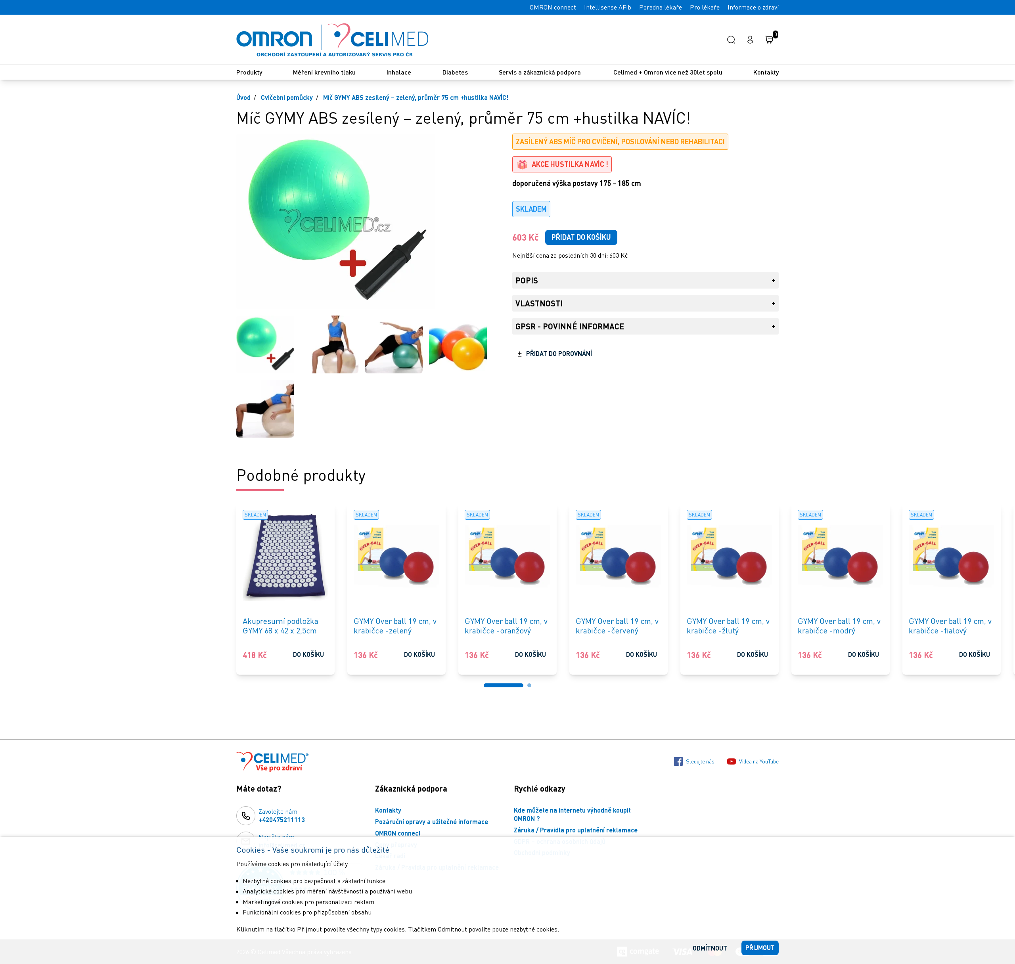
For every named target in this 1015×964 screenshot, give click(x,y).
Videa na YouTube (759, 761)
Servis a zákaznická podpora (540, 72)
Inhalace (399, 72)
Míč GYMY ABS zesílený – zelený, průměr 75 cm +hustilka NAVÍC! (416, 97)
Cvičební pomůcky (287, 97)
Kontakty (766, 72)
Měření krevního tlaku (324, 72)
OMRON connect (553, 7)
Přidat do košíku (581, 237)
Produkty (249, 72)
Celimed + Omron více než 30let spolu (667, 72)
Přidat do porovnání (559, 353)
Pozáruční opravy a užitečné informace (431, 821)
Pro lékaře (705, 7)
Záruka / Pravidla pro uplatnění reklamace (576, 830)
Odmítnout (710, 948)
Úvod (243, 97)
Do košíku (308, 654)
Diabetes (455, 72)
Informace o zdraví (753, 7)
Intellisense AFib (607, 7)
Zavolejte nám (282, 815)
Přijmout (760, 947)
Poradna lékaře (660, 7)
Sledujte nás (700, 761)
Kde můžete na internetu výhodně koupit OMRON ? (572, 814)
